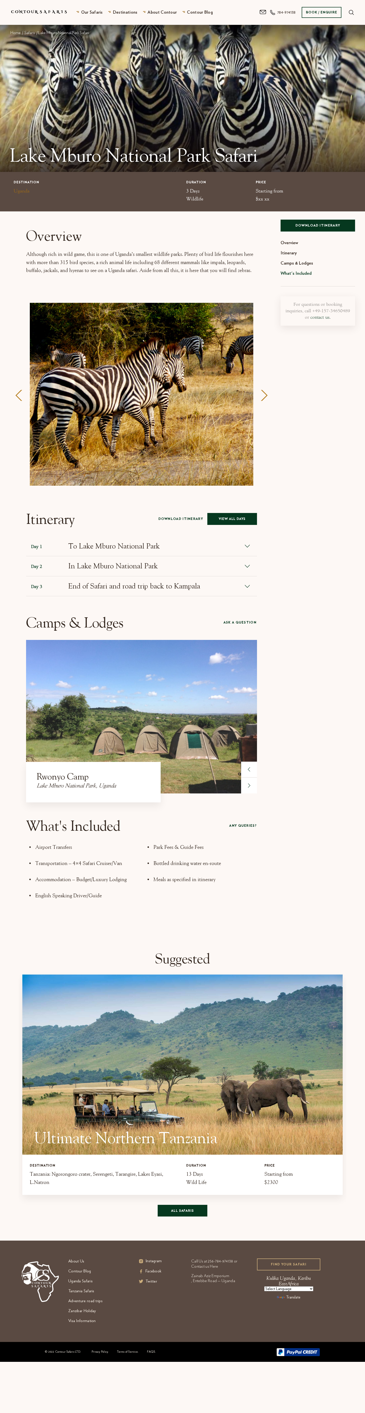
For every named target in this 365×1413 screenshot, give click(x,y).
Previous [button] (19, 395)
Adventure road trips (85, 1301)
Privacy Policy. (100, 1351)
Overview (289, 243)
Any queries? (242, 825)
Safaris (29, 33)
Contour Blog (200, 12)
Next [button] (264, 395)
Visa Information (82, 1321)
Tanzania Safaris (81, 1291)
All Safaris (182, 1211)
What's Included (296, 273)
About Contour (162, 12)
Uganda (22, 191)
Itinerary (289, 253)
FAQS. (151, 1351)
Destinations (125, 12)
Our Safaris (92, 12)
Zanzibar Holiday (82, 1311)
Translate (293, 1297)
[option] (141, 394)
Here (214, 1266)
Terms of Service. (128, 1351)
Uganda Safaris (80, 1281)
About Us (76, 1261)
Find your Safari (288, 1264)
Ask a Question (239, 622)
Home (15, 33)
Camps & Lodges (297, 263)
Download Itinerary (180, 519)
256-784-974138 (220, 1261)
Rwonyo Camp (63, 776)
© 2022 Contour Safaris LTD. (63, 1351)
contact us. (320, 317)
